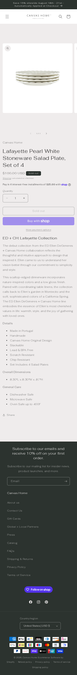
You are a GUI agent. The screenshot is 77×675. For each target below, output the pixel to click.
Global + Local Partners (23, 526)
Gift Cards (14, 518)
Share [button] (11, 415)
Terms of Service (19, 575)
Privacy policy (42, 662)
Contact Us (14, 510)
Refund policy (25, 662)
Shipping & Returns (20, 559)
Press (11, 534)
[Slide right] (46, 133)
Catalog (12, 543)
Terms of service (61, 662)
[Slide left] (31, 133)
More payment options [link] (38, 229)
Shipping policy (40, 667)
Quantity (8, 191)
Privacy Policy (16, 567)
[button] (7, 17)
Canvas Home (30, 657)
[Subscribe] (66, 481)
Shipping (7, 178)
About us (13, 502)
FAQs (10, 551)
